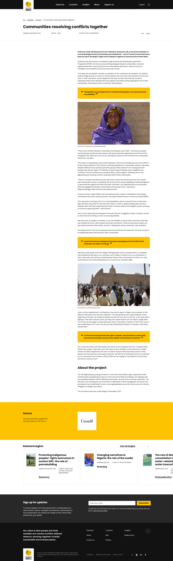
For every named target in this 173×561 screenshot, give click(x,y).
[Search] (149, 4)
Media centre (129, 535)
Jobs (107, 535)
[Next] (148, 447)
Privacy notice (118, 554)
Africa (53, 33)
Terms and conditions (103, 554)
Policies (108, 540)
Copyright (89, 554)
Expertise (60, 4)
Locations (73, 4)
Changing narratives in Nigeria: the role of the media (115, 456)
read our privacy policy (100, 511)
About (97, 4)
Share (148, 33)
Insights (85, 4)
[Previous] (144, 447)
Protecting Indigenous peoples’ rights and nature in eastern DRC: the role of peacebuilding (56, 459)
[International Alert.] (24, 20)
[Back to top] (148, 531)
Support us (109, 4)
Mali (59, 33)
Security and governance (89, 33)
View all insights (127, 446)
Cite (142, 33)
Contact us (90, 540)
